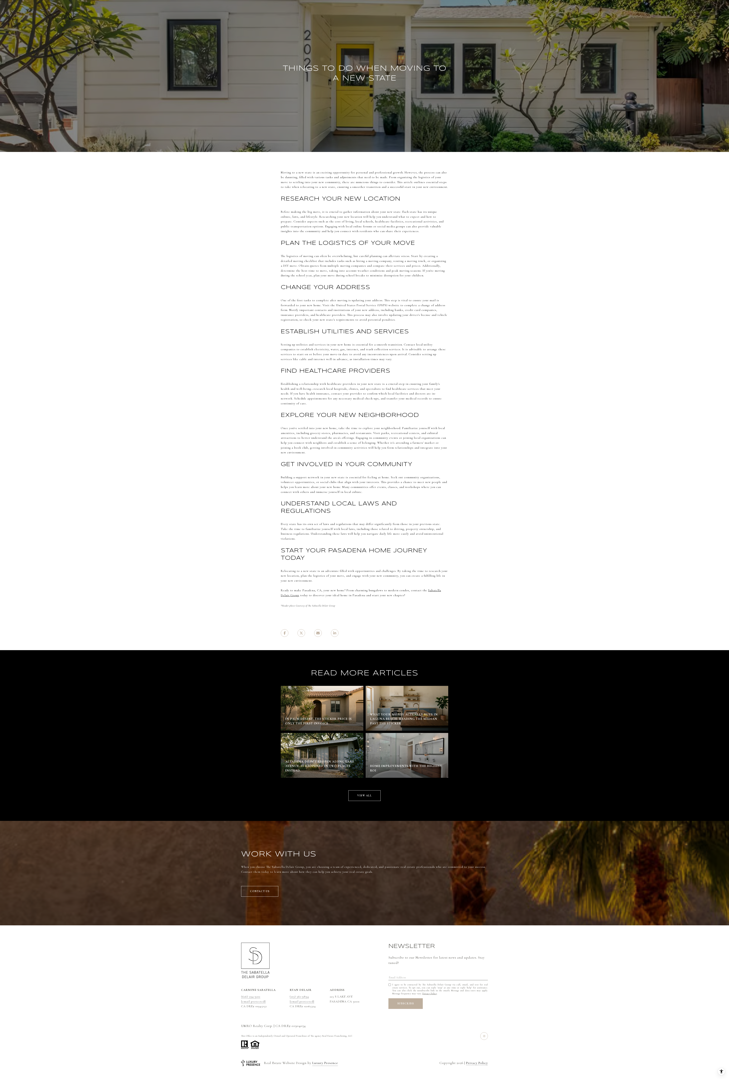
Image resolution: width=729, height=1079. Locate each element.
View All (364, 795)
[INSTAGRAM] (484, 1036)
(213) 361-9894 (299, 996)
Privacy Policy (429, 993)
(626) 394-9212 (250, 996)
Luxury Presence (325, 1063)
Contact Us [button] (259, 891)
